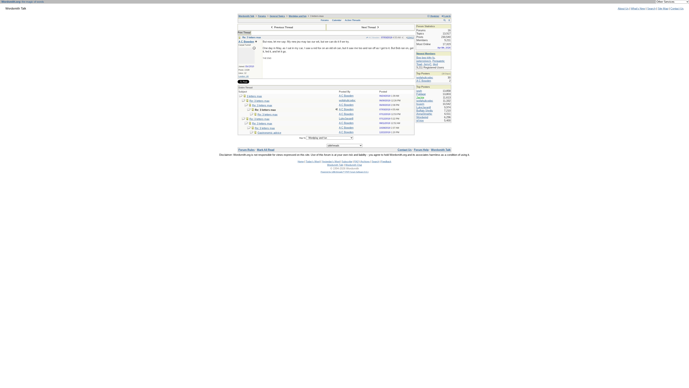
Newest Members (425, 53)
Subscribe (347, 161)
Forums (262, 16)
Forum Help (421, 149)
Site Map (663, 8)
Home (301, 161)
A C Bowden (373, 37)
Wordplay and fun (297, 16)
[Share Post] (402, 38)
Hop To (302, 138)
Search (651, 8)
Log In (447, 16)
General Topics (277, 16)
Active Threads (352, 20)
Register (434, 16)
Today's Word (313, 161)
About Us (623, 8)
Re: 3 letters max (251, 37)
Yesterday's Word (331, 161)
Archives (365, 161)
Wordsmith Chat (353, 165)
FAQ (356, 161)
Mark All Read (265, 149)
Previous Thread (283, 27)
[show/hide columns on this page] (449, 20)
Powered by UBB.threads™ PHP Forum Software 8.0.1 (345, 172)
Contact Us (677, 8)
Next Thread (369, 27)
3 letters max (254, 96)
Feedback (386, 161)
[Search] (444, 20)
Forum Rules (246, 149)
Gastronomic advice (269, 132)
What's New (638, 8)
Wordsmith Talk (246, 16)
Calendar (336, 20)
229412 (410, 37)
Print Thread (244, 32)
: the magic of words (22, 1)
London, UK (243, 76)
